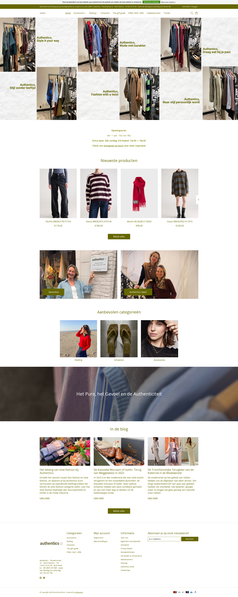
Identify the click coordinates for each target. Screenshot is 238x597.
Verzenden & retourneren (131, 556)
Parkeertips (125, 570)
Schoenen (105, 13)
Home (68, 13)
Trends (167, 13)
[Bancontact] (183, 592)
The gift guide (119, 13)
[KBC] (191, 592)
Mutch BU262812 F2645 (139, 221)
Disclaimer (125, 545)
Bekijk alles (119, 236)
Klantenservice (127, 559)
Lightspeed (79, 592)
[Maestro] (187, 592)
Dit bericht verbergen (151, 2)
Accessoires (159, 359)
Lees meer (45, 498)
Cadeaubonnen (153, 13)
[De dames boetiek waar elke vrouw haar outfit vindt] (43, 13)
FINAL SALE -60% (136, 13)
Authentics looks (127, 566)
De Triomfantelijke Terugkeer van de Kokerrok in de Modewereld (171, 471)
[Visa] (179, 592)
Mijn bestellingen (101, 541)
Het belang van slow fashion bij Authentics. (59, 471)
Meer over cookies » (168, 2)
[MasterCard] (175, 592)
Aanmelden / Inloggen (190, 7)
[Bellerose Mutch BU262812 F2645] (139, 193)
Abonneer (190, 539)
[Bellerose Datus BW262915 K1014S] (98, 193)
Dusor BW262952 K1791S (180, 221)
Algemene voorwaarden (130, 541)
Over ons (124, 537)
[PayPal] (195, 592)
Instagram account (113, 145)
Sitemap (124, 563)
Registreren (98, 537)
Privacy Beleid (126, 548)
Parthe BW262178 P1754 (58, 221)
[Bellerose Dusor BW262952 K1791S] (179, 193)
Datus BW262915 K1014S (99, 221)
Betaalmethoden (128, 552)
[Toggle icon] (191, 13)
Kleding (78, 359)
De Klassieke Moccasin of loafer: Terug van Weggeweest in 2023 (117, 471)
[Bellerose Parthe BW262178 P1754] (58, 193)
